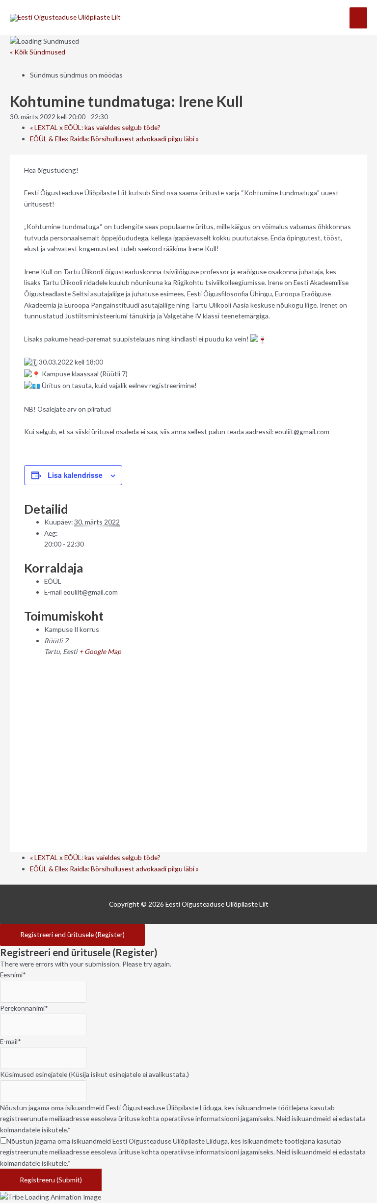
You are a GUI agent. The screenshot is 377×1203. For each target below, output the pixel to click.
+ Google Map (100, 651)
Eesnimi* (13, 974)
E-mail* (10, 1041)
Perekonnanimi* (24, 1008)
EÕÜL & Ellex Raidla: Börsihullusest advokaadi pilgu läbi (114, 138)
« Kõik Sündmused (37, 52)
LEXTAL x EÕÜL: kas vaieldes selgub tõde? (95, 127)
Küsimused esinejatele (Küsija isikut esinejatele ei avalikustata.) (94, 1074)
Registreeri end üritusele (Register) (72, 934)
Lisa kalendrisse (75, 475)
